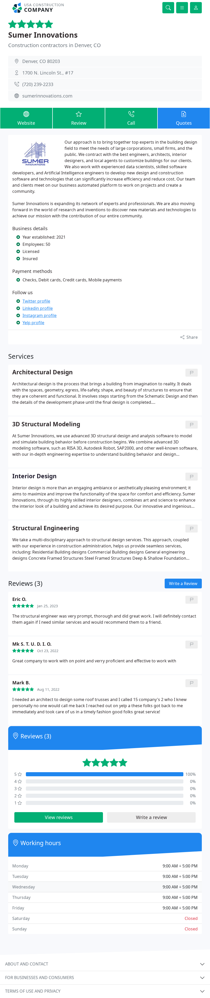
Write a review (151, 817)
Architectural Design (42, 372)
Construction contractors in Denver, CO (54, 45)
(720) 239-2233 (37, 84)
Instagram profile (40, 315)
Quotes (184, 123)
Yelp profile (33, 322)
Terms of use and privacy (32, 991)
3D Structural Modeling (46, 424)
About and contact (26, 964)
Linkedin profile (38, 308)
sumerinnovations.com (47, 96)
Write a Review (183, 583)
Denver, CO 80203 (41, 61)
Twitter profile (36, 301)
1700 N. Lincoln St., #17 (47, 73)
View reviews (59, 817)
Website (26, 123)
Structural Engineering (45, 528)
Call (131, 123)
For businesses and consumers (39, 977)
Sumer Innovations (43, 35)
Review (78, 123)
